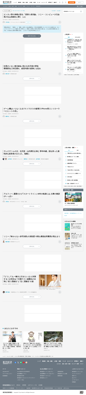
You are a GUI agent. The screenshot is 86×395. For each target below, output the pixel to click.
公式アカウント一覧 (32, 385)
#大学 (65, 215)
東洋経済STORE (20, 375)
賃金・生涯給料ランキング (73, 183)
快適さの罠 (73, 233)
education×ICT (6, 371)
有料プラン (74, 375)
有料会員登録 (71, 2)
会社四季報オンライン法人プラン (47, 373)
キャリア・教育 (21, 6)
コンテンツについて (76, 373)
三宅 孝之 (8, 22)
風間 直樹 (8, 241)
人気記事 (67, 34)
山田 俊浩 (38, 159)
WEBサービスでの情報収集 (8, 388)
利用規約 (74, 382)
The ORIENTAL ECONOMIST (23, 371)
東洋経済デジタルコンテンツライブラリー (26, 377)
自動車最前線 (70, 160)
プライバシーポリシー (20, 388)
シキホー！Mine (20, 379)
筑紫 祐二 (8, 116)
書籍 (55, 2)
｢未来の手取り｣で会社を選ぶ (73, 170)
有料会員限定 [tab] (77, 37)
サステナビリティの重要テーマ (74, 173)
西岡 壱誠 (8, 292)
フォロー (28, 22)
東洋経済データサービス (45, 375)
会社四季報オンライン (22, 373)
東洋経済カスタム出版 (62, 373)
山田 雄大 (10, 159)
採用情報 (24, 385)
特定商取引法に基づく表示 (37, 388)
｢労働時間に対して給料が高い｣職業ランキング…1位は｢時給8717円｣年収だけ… (74, 41)
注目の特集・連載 (68, 190)
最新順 (19, 2)
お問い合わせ (66, 388)
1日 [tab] (69, 150)
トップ (15, 2)
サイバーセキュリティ (7, 373)
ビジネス (5, 6)
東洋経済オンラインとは (69, 11)
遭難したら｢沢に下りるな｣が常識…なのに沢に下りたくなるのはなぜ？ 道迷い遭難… (74, 61)
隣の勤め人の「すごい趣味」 (73, 156)
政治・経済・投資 (13, 6)
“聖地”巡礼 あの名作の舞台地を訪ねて (74, 153)
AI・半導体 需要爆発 (70, 203)
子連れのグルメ (70, 166)
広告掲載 (40, 385)
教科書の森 (60, 375)
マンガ (38, 2)
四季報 (49, 2)
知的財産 (28, 388)
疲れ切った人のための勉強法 (76, 224)
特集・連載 (25, 2)
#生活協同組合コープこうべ (76, 213)
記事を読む (31, 78)
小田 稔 (7, 201)
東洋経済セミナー (44, 377)
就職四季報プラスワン (72, 163)
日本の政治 (69, 176)
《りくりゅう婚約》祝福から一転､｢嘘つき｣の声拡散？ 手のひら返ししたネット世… (74, 55)
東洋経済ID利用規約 (49, 388)
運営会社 (18, 385)
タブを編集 (80, 6)
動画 (35, 2)
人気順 (30, 2)
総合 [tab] (69, 37)
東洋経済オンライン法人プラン (46, 371)
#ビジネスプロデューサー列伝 (19, 10)
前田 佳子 (8, 73)
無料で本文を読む (32, 35)
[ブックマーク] (59, 22)
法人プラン (74, 377)
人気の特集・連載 (69, 147)
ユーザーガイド (75, 379)
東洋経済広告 (60, 371)
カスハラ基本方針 (58, 388)
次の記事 (58, 10)
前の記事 (53, 10)
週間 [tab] (77, 150)
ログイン (79, 2)
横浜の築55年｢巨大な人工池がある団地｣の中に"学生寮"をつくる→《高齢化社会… (74, 48)
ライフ (28, 6)
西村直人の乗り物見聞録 (72, 180)
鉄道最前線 (5, 375)
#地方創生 (66, 213)
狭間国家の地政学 (75, 242)
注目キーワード (68, 209)
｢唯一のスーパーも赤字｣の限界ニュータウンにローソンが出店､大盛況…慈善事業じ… (74, 68)
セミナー (44, 2)
